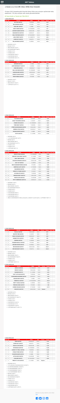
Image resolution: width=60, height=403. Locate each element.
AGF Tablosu (29, 2)
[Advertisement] (30, 100)
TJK (36, 394)
